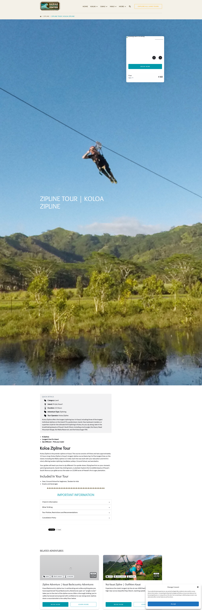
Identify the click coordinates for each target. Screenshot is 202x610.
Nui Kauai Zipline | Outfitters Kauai (123, 584)
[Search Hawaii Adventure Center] (129, 6)
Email (59, 529)
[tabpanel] (145, 48)
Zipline (46, 16)
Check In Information (50, 502)
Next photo (160, 57)
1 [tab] (131, 39)
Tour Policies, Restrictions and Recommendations (60, 512)
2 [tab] (140, 39)
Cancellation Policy (49, 518)
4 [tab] (159, 39)
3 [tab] (150, 39)
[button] (198, 587)
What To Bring (47, 507)
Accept (173, 604)
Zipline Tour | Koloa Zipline (63, 16)
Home (85, 6)
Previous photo (154, 57)
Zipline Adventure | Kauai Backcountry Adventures (68, 584)
